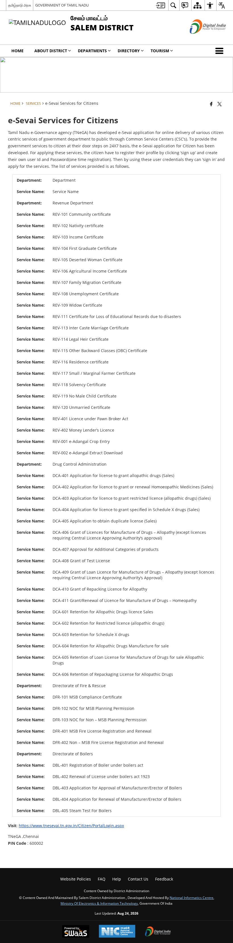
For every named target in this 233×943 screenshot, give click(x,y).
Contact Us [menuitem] (138, 879)
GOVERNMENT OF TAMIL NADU (62, 5)
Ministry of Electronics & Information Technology (99, 903)
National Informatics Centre (191, 897)
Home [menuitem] (17, 50)
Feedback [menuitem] (164, 879)
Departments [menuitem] (92, 50)
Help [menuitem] (116, 879)
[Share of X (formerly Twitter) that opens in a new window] (219, 104)
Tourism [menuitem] (160, 50)
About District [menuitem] (50, 50)
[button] (220, 51)
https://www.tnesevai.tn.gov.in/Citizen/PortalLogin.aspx (71, 825)
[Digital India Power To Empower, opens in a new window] (158, 932)
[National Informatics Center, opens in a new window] (117, 932)
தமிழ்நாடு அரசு (19, 5)
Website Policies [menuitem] (75, 879)
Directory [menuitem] (129, 50)
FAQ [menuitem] (101, 879)
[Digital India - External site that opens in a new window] (200, 38)
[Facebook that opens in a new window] (211, 104)
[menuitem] (160, 5)
